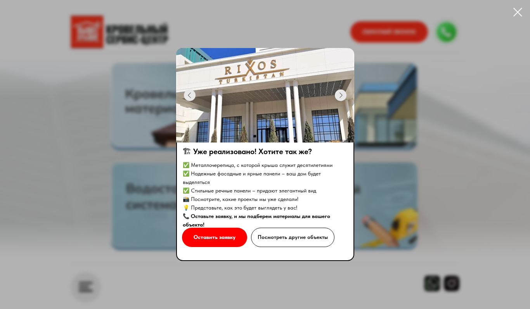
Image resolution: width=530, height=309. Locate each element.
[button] (214, 237)
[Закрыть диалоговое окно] (517, 12)
